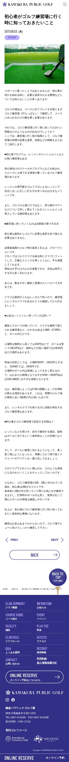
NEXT (54, 539)
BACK (35, 554)
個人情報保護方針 (47, 662)
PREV (14, 539)
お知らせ (14, 589)
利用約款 (42, 658)
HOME (5, 589)
